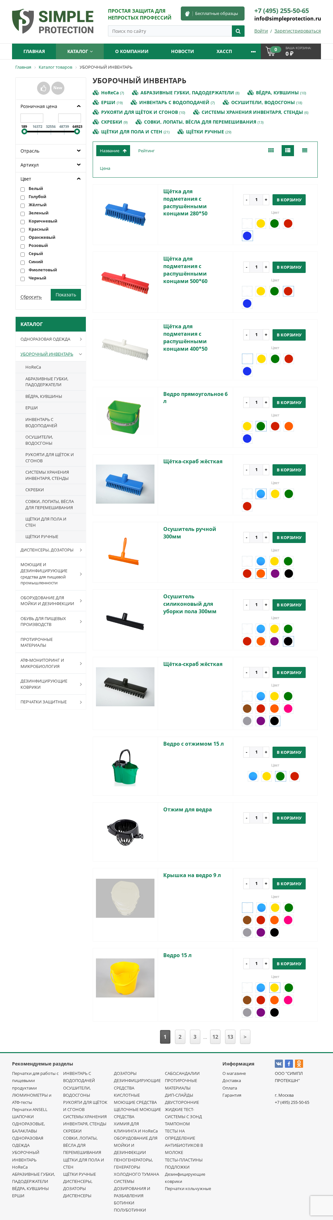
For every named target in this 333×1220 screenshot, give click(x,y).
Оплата (229, 1088)
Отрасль (29, 151)
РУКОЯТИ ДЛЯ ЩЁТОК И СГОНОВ (49, 458)
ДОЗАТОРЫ (125, 1073)
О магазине (234, 1073)
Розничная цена (38, 106)
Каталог (77, 51)
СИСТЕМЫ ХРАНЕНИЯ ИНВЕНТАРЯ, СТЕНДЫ (47, 475)
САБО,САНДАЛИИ (182, 1073)
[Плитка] (271, 150)
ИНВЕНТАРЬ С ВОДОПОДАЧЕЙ (41, 422)
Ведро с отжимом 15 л (193, 743)
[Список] (288, 150)
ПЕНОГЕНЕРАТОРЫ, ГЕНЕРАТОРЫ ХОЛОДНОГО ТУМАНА (136, 1167)
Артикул (29, 165)
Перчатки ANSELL (29, 1109)
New (57, 87)
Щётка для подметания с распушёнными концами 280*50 (185, 202)
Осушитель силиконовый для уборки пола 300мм (190, 604)
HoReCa (33, 367)
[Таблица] (305, 150)
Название (109, 151)
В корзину (289, 200)
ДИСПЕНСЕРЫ (77, 1196)
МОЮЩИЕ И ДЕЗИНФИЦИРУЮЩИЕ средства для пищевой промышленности (43, 574)
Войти (261, 31)
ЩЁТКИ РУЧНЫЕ (41, 536)
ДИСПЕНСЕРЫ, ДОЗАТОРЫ (46, 550)
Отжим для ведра (187, 809)
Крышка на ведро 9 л (192, 875)
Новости (182, 51)
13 (230, 1036)
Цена (105, 168)
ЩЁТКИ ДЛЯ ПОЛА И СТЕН (45, 522)
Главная (34, 51)
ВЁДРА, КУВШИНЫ (43, 396)
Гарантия (231, 1095)
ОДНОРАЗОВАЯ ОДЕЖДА (45, 339)
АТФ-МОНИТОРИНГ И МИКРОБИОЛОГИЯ (42, 663)
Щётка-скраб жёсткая (192, 461)
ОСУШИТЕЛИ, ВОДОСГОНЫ (39, 440)
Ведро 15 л (177, 955)
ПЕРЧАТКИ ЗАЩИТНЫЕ (43, 702)
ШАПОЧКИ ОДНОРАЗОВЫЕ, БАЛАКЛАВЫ (28, 1124)
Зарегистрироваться (297, 31)
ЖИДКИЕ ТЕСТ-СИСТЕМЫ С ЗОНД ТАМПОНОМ (183, 1116)
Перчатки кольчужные (188, 1188)
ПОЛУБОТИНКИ (130, 1210)
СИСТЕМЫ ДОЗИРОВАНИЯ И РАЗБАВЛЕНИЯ (132, 1188)
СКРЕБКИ (34, 490)
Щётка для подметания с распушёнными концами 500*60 (185, 270)
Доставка (231, 1080)
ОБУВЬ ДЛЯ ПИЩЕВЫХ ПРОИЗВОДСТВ (43, 622)
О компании (132, 51)
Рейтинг (146, 151)
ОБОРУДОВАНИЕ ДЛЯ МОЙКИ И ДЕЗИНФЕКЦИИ (47, 601)
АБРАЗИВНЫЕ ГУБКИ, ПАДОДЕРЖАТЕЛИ (46, 382)
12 (215, 1036)
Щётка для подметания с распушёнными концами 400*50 (185, 337)
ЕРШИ (31, 408)
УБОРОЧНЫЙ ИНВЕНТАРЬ (46, 354)
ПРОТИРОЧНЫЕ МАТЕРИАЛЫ (36, 642)
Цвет (25, 179)
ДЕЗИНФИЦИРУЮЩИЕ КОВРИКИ (43, 684)
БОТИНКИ (124, 1203)
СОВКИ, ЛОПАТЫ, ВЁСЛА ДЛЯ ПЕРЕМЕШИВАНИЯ (49, 504)
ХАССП (224, 51)
